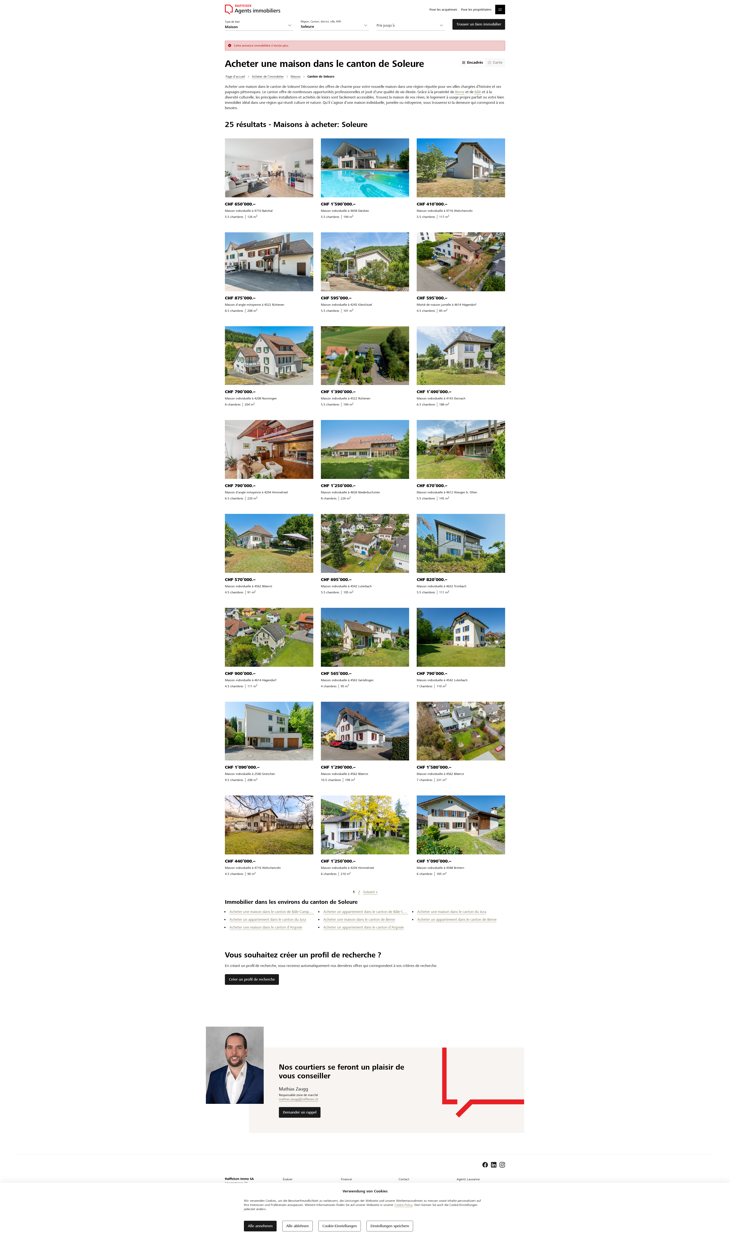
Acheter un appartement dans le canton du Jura (267, 919)
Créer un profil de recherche (252, 979)
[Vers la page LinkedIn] (494, 1165)
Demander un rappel (300, 1112)
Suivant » (370, 892)
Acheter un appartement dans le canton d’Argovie (363, 927)
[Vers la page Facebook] (485, 1165)
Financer (346, 1179)
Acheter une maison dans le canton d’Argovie (265, 927)
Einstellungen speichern (390, 1226)
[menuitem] (443, 9)
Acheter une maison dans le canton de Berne (359, 919)
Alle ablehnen (297, 1226)
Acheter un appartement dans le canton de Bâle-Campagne (365, 912)
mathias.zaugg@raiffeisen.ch (298, 1099)
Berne (459, 92)
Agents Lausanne (468, 1179)
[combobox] (332, 26)
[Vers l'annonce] (269, 167)
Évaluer (288, 1179)
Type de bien (232, 21)
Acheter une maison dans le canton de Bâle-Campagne (271, 912)
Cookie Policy (403, 1205)
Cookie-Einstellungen (339, 1226)
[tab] (472, 63)
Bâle (477, 92)
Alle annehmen (260, 1226)
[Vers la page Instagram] (502, 1165)
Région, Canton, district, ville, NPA (321, 21)
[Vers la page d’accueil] (252, 9)
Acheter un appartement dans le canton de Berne (457, 919)
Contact (404, 1179)
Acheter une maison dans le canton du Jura (451, 912)
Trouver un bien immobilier (478, 24)
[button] (500, 9)
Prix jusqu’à (386, 25)
